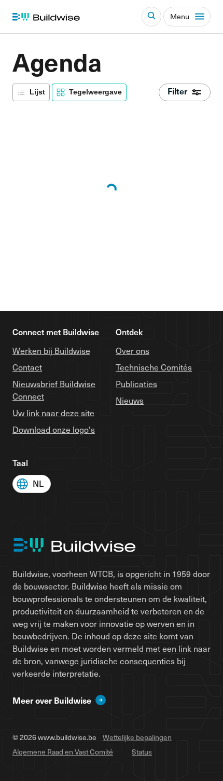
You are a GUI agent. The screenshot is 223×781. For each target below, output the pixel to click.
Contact (27, 367)
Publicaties (136, 383)
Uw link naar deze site (53, 412)
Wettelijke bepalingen (137, 737)
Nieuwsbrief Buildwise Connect (53, 389)
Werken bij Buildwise (51, 350)
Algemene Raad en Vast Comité (62, 751)
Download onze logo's (53, 429)
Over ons (132, 350)
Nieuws (130, 400)
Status (142, 751)
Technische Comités (154, 367)
